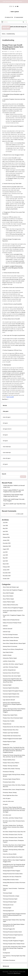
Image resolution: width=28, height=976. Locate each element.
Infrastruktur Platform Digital (10, 658)
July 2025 (5, 552)
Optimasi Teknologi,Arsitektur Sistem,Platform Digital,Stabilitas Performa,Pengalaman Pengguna (14, 710)
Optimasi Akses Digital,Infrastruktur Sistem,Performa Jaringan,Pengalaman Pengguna (12, 704)
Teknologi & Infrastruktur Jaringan (11, 896)
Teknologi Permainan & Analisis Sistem (12, 932)
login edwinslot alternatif (9, 699)
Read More (4, 399)
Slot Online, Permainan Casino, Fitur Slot (12, 834)
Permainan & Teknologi (8, 771)
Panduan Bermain (7, 724)
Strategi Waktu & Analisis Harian (11, 879)
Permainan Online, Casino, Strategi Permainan (14, 789)
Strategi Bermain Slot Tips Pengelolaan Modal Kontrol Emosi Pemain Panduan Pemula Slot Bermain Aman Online (14, 866)
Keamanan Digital (7, 685)
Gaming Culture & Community (10, 646)
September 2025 (7, 546)
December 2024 (6, 572)
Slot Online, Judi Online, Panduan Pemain (12, 818)
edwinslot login (6, 631)
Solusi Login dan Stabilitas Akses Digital (12, 857)
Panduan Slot (6, 744)
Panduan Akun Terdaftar (8, 721)
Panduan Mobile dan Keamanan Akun (12, 735)
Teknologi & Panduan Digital (9, 902)
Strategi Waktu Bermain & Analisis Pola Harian (14, 882)
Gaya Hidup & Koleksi (8, 652)
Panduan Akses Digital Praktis (10, 715)
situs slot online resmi (8, 801)
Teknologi (5, 885)
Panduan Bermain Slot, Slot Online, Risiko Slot (14, 726)
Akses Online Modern (8, 596)
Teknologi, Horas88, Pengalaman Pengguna (13, 940)
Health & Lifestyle (7, 655)
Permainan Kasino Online (9, 782)
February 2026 (6, 537)
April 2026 (5, 531)
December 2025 (6, 543)
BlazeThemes (17, 973)
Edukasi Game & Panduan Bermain (11, 619)
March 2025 (6, 564)
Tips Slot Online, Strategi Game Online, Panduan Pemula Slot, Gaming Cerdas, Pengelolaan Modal (14, 948)
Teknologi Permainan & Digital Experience (13, 935)
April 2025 (5, 561)
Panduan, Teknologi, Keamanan (10, 765)
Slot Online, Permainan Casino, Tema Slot (13, 837)
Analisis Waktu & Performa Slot (10, 604)
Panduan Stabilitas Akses (9, 759)
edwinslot (5, 625)
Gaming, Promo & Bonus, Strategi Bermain (13, 649)
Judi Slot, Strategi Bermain (9, 670)
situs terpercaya (7, 446)
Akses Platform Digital (8, 599)
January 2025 (6, 569)
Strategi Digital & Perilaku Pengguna (11, 870)
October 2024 (6, 578)
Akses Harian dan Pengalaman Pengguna (13, 590)
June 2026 (5, 525)
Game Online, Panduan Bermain (10, 640)
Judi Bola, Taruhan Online (9, 661)
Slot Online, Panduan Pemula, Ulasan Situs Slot (14, 831)
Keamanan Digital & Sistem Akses (11, 696)
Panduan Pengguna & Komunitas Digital (12, 738)
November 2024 (6, 575)
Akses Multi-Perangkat (8, 593)
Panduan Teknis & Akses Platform (11, 762)
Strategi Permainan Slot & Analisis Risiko (13, 873)
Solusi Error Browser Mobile (9, 854)
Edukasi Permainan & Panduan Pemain (12, 622)
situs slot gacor (6, 417)
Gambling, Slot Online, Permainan (11, 637)
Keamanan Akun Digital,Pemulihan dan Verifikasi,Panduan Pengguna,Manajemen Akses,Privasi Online (13, 680)
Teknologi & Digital (7, 893)
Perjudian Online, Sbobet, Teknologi (11, 768)
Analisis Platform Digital (9, 602)
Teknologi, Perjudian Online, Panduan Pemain (13, 943)
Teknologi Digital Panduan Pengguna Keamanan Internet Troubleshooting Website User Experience (14, 915)
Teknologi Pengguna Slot (9, 929)
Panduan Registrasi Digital (9, 741)
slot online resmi (7, 815)
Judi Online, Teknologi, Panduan (10, 667)
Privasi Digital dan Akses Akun (10, 795)
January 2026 (6, 540)
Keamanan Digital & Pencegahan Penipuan (13, 691)
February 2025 (6, 567)
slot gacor (5, 423)
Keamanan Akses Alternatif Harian (11, 673)
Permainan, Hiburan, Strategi (10, 792)
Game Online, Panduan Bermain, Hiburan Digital (14, 643)
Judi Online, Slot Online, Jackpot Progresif (13, 664)
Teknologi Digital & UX (8, 910)
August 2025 (6, 549)
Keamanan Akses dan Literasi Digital (12, 676)
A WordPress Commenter (9, 514)
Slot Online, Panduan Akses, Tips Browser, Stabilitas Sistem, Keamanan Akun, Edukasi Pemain (13, 827)
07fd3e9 (5, 51)
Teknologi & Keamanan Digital (10, 899)
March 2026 (6, 534)
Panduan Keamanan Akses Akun (10, 729)
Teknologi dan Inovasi (8, 904)
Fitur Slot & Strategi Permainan (10, 634)
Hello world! (20, 514)
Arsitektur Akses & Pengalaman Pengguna (13, 607)
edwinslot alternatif (7, 628)
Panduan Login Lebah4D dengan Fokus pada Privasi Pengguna (13, 1)
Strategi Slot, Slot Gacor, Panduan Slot (12, 876)
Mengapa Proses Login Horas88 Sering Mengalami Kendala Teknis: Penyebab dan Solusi (13, 47)
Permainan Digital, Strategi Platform (11, 779)
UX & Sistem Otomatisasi (9, 960)
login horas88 (10, 397)
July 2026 (5, 522)
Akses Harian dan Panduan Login (11, 587)
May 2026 (5, 528)
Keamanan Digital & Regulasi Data (11, 694)
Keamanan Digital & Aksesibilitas (11, 688)
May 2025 (5, 558)
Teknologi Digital (7, 907)
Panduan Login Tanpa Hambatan (10, 732)
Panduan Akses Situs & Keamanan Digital (13, 718)
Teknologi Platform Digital (9, 937)
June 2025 (5, 555)
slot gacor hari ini (7, 429)
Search (4, 474)
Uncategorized (6, 952)
